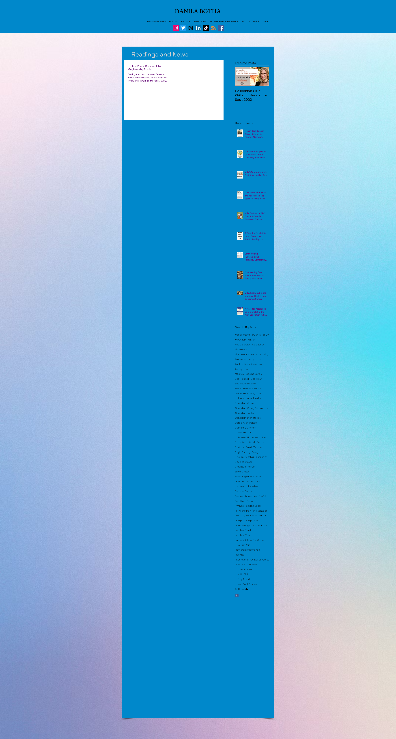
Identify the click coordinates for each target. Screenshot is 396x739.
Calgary (239, 398)
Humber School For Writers (249, 540)
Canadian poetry (244, 413)
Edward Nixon (242, 471)
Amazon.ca (241, 359)
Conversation (258, 437)
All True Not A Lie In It (246, 354)
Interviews (252, 564)
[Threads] (191, 28)
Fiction (250, 501)
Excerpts (239, 481)
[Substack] (214, 28)
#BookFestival (242, 334)
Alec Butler (258, 344)
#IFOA (266, 334)
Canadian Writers (244, 403)
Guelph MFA (251, 520)
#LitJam (252, 339)
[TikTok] (206, 28)
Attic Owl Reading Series (248, 374)
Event (259, 476)
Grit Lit (262, 515)
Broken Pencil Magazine (248, 393)
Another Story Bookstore (248, 364)
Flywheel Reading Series (248, 505)
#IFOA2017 (240, 339)
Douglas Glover (243, 462)
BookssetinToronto (245, 383)
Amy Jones (255, 359)
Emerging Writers (244, 476)
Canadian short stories (248, 417)
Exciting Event (253, 481)
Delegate (257, 452)
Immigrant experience (247, 549)
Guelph (239, 520)
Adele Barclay (242, 344)
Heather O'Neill (243, 530)
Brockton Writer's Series (248, 388)
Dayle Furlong (242, 452)
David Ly (239, 447)
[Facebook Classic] (237, 595)
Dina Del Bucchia (244, 457)
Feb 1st (262, 496)
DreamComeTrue (245, 466)
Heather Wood (243, 535)
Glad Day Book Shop (246, 515)
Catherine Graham (245, 427)
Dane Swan (241, 442)
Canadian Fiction (254, 398)
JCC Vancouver (243, 569)
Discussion (261, 457)
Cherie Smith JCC (244, 432)
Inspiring (239, 554)
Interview (240, 564)
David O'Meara (254, 447)
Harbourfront (260, 525)
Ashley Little (241, 369)
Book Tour (256, 378)
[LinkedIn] (198, 28)
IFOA (237, 545)
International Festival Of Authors (252, 559)
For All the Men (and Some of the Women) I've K (252, 510)
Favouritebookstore (246, 496)
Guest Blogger (243, 525)
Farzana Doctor (243, 491)
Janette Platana (243, 574)
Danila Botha (256, 442)
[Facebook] (221, 28)
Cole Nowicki (242, 437)
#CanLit (256, 334)
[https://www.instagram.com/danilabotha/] (176, 28)
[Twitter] (183, 28)
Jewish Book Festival (246, 584)
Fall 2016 (239, 486)
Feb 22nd (240, 501)
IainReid (246, 545)
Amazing (264, 354)
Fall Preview (252, 486)
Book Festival (242, 378)
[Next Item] (264, 76)
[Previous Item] (240, 76)
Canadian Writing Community (251, 408)
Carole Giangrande (246, 422)
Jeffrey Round (242, 579)
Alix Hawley (241, 349)
